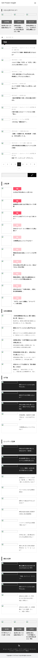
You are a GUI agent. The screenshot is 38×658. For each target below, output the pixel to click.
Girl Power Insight (9, 3)
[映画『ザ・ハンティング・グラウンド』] (6, 157)
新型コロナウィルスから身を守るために (24, 329)
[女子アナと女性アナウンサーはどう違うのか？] (7, 216)
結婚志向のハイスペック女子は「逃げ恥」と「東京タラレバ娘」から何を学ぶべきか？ (27, 480)
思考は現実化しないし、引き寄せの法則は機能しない (31, 27)
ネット (27, 47)
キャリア (31, 22)
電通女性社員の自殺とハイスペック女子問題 (24, 254)
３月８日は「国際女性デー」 (20, 122)
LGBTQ (19, 22)
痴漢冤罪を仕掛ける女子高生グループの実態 (24, 205)
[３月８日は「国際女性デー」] (6, 122)
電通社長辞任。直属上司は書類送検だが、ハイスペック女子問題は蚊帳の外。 (24, 278)
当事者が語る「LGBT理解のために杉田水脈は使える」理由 (19, 28)
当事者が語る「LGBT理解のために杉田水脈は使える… (24, 341)
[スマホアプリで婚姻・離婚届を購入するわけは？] (6, 51)
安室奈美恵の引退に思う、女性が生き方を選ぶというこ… (24, 353)
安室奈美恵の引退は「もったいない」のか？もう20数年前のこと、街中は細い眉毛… (24, 358)
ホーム (4, 649)
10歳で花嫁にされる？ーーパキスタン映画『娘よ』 (23, 113)
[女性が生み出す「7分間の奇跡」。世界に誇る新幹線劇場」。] (7, 289)
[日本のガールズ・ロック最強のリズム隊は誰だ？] (7, 229)
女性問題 (6, 22)
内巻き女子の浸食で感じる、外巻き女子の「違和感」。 (27, 450)
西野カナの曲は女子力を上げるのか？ (27, 502)
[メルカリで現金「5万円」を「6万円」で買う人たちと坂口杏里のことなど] (6, 63)
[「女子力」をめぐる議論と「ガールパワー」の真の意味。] (7, 301)
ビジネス (15, 649)
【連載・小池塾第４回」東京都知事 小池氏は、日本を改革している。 (24, 135)
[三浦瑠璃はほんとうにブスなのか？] (7, 241)
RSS (19, 645)
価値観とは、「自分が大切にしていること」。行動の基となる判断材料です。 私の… (24, 370)
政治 (25, 131)
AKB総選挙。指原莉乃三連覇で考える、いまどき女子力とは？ (27, 417)
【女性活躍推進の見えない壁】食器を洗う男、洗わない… (24, 317)
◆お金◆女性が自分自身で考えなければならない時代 (27, 567)
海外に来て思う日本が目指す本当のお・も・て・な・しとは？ (27, 548)
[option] (7, 21)
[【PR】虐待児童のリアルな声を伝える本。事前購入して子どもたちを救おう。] (6, 75)
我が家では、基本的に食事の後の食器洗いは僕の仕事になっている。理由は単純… (24, 322)
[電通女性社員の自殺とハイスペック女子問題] (7, 253)
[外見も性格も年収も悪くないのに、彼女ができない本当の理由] (7, 265)
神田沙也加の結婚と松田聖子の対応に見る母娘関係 (27, 513)
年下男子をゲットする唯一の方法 (6, 634)
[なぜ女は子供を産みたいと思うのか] (7, 192)
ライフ (31, 47)
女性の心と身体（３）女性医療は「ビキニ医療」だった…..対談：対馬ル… (27, 609)
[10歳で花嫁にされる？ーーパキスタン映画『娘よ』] (6, 110)
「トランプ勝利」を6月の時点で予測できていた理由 (26, 469)
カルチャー (22, 47)
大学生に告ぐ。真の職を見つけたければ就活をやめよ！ (27, 536)
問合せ (27, 650)
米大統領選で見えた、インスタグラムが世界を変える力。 (27, 459)
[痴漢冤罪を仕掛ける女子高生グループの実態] (7, 204)
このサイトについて (19, 650)
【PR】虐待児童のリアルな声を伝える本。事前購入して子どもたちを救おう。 (23, 75)
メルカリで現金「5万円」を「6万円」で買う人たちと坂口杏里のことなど (24, 63)
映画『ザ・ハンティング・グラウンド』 (23, 158)
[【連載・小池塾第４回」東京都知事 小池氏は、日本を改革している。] (6, 134)
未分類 (21, 83)
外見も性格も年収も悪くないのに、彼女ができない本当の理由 (24, 266)
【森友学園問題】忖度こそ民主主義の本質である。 (24, 99)
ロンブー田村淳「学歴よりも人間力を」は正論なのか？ (24, 87)
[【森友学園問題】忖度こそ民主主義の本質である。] (6, 98)
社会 (18, 49)
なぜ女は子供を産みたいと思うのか (23, 192)
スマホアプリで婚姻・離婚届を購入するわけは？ (24, 53)
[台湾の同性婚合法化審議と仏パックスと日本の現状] (6, 145)
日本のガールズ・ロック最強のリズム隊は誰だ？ (24, 229)
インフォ (22, 119)
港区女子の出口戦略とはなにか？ (27, 396)
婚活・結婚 (26, 143)
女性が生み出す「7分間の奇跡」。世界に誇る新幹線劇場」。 (24, 290)
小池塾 (21, 131)
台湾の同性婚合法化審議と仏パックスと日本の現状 (24, 147)
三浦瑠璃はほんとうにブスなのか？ (23, 240)
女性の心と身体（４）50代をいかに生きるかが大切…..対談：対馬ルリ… (26, 598)
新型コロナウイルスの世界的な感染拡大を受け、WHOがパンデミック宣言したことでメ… (24, 334)
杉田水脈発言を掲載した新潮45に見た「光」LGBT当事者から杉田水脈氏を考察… (24, 346)
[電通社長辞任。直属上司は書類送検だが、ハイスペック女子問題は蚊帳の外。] (7, 277)
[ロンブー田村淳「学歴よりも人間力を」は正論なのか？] (6, 87)
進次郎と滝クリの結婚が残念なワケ (6, 26)
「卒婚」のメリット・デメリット (27, 577)
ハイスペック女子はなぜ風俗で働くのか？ (27, 524)
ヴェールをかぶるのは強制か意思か (27, 491)
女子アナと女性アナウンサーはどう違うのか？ (24, 217)
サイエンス (32, 649)
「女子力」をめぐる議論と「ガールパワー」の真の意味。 (24, 302)
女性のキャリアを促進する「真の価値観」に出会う (24, 365)
